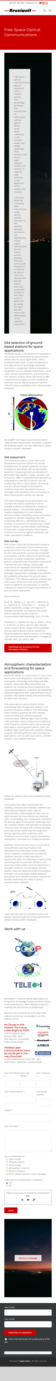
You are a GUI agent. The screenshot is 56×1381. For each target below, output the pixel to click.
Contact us (31, 3)
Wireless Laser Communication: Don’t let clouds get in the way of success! (17, 1052)
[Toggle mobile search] (44, 10)
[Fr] (46, 3)
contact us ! (45, 1352)
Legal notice (25, 1361)
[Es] (43, 3)
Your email (9, 1319)
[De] (40, 3)
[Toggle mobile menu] (50, 10)
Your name (9, 1307)
